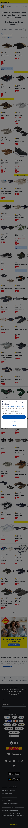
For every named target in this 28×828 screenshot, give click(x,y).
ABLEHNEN (14, 425)
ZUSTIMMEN (14, 417)
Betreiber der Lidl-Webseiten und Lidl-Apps (14, 406)
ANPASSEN (14, 421)
